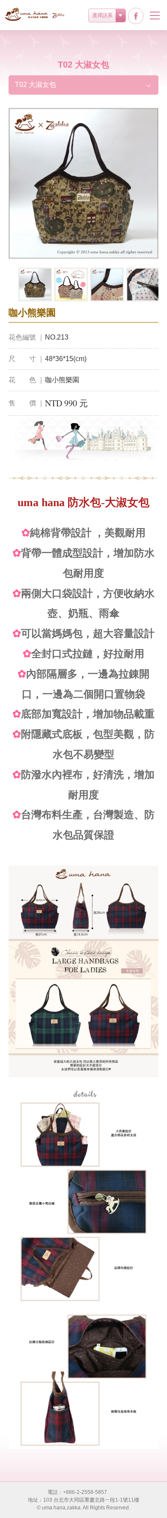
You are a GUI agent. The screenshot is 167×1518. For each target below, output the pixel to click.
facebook (135, 16)
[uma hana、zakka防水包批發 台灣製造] (35, 14)
